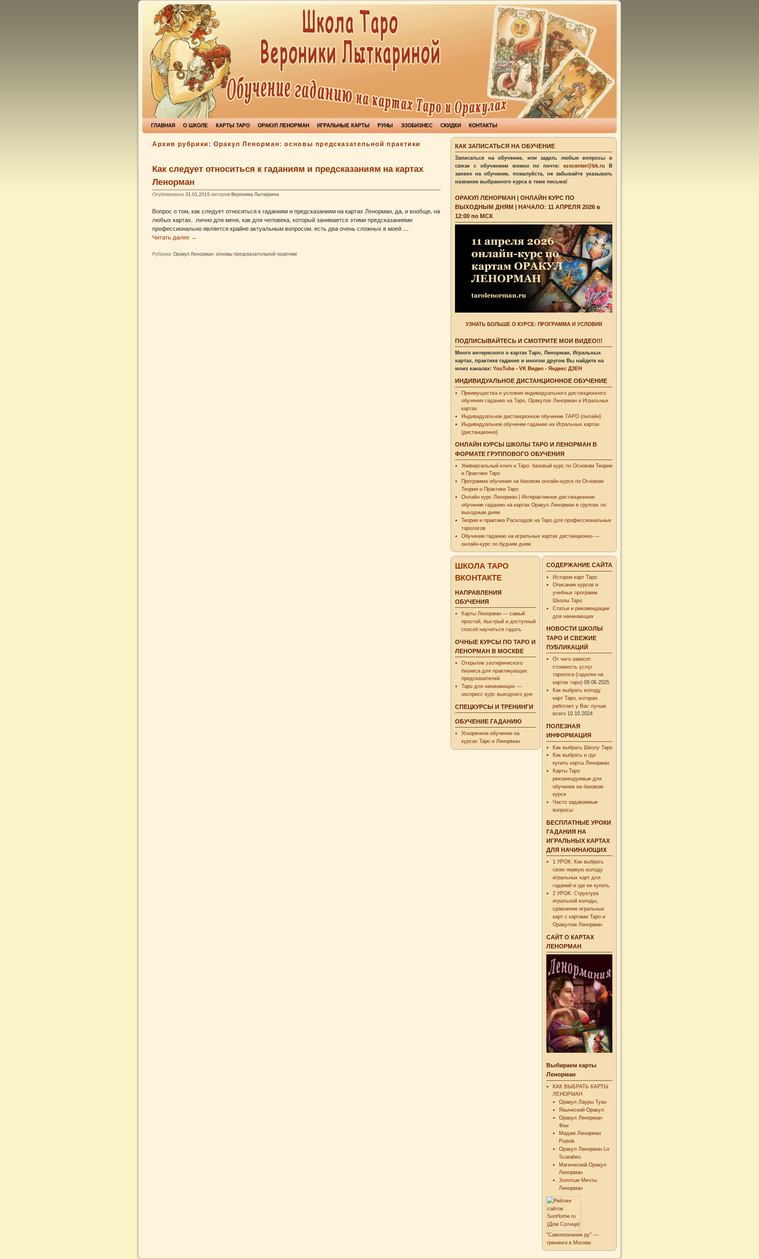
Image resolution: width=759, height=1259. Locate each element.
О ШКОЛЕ (195, 125)
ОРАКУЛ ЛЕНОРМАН (283, 125)
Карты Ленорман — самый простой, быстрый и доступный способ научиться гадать (498, 621)
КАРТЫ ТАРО (233, 125)
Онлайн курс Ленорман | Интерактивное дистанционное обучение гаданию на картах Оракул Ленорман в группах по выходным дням (533, 505)
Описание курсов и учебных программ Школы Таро (575, 592)
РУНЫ (385, 125)
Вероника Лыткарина (255, 194)
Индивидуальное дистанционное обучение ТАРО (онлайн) (531, 416)
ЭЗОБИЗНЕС (416, 125)
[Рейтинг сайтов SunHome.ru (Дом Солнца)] (563, 1229)
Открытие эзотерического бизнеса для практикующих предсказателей (494, 671)
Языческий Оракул (581, 1110)
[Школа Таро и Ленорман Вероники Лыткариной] (379, 61)
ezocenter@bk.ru (584, 166)
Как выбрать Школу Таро (582, 747)
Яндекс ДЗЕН (565, 368)
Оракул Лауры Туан (582, 1102)
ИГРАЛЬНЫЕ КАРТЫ (343, 125)
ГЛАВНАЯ (163, 125)
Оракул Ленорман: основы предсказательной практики (235, 253)
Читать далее (174, 237)
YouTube (503, 368)
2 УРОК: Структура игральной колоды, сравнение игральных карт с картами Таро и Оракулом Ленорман (579, 908)
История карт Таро (575, 577)
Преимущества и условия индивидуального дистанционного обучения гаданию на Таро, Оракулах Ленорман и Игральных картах (535, 401)
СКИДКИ (450, 125)
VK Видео (531, 368)
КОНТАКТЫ (483, 125)
